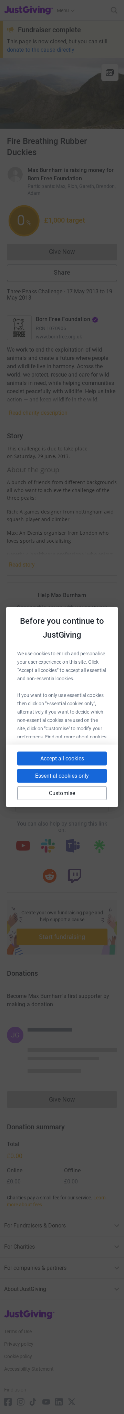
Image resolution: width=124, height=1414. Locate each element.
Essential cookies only (62, 776)
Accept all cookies (62, 758)
